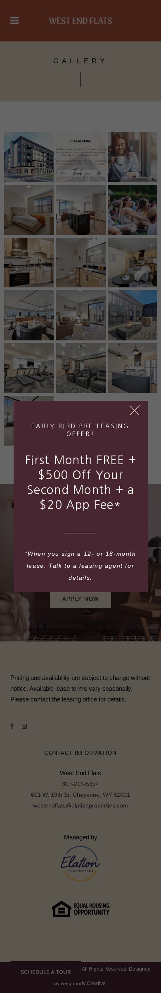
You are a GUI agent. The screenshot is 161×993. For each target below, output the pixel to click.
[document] (80, 496)
